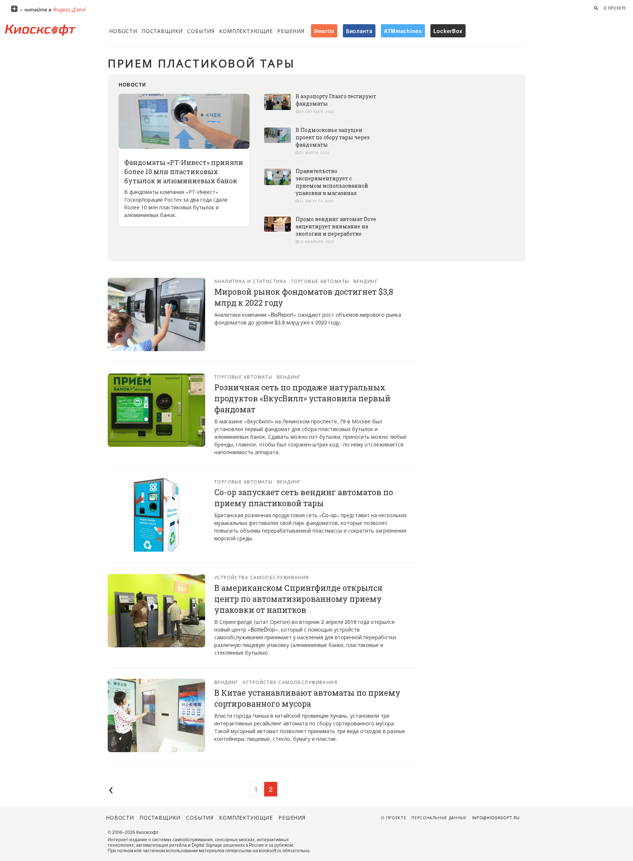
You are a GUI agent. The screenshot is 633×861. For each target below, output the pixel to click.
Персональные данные (439, 817)
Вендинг (365, 281)
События (201, 30)
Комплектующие (246, 30)
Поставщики (162, 30)
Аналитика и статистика (250, 281)
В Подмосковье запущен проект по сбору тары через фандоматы (333, 137)
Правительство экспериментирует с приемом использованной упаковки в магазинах (332, 182)
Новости (123, 30)
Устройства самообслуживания (261, 577)
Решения (290, 30)
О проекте (614, 8)
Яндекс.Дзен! (69, 9)
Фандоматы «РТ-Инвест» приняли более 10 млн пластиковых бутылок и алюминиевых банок (183, 171)
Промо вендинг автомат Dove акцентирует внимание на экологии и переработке (336, 226)
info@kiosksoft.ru (496, 817)
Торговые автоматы (320, 281)
